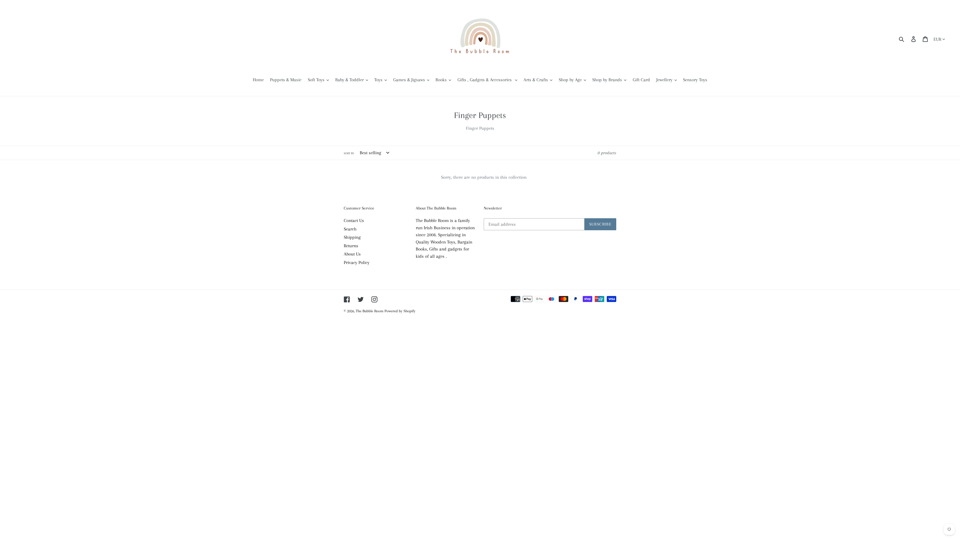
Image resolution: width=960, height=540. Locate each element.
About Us (352, 254)
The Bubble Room (370, 311)
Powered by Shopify (400, 311)
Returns (351, 245)
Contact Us (354, 220)
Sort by (349, 153)
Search (350, 229)
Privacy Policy (357, 262)
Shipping (352, 237)
